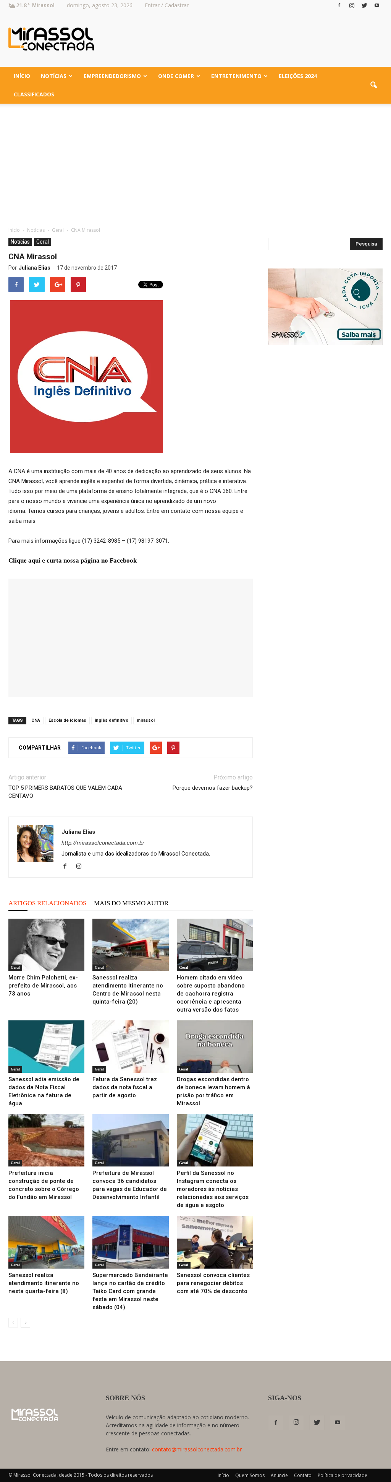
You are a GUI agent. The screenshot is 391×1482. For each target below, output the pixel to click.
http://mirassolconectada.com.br (102, 842)
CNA (35, 720)
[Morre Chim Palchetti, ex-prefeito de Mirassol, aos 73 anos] (46, 945)
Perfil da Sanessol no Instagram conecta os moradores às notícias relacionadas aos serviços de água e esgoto (213, 1189)
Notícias (53, 76)
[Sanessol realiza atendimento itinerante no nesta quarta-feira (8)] (46, 1242)
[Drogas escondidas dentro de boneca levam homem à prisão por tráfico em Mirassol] (215, 1046)
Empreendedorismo (112, 76)
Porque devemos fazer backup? (213, 787)
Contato (303, 1475)
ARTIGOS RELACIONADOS (47, 903)
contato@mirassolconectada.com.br (197, 1449)
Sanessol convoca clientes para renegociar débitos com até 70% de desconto (213, 1283)
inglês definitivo (111, 720)
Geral (42, 242)
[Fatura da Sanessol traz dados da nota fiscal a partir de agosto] (130, 1046)
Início (22, 76)
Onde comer (176, 76)
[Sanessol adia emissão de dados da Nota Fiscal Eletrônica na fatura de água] (46, 1046)
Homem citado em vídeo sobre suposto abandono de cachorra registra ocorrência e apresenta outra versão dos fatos (211, 993)
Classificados (34, 94)
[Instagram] (351, 5)
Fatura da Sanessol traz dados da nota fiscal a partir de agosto (124, 1087)
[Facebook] (339, 5)
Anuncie (279, 1475)
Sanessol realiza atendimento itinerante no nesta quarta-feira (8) (43, 1283)
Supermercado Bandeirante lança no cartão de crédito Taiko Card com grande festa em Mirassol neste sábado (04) (130, 1291)
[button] (373, 85)
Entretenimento (236, 76)
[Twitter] (364, 5)
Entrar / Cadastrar (167, 5)
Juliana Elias (34, 268)
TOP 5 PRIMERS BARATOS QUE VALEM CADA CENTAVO (65, 791)
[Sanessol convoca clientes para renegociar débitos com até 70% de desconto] (215, 1242)
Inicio (14, 230)
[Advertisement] (195, 161)
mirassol (146, 720)
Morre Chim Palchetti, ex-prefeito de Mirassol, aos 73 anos (43, 985)
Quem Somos (250, 1475)
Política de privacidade (342, 1475)
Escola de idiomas (67, 720)
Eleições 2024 (298, 76)
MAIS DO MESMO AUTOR (131, 903)
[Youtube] (377, 5)
